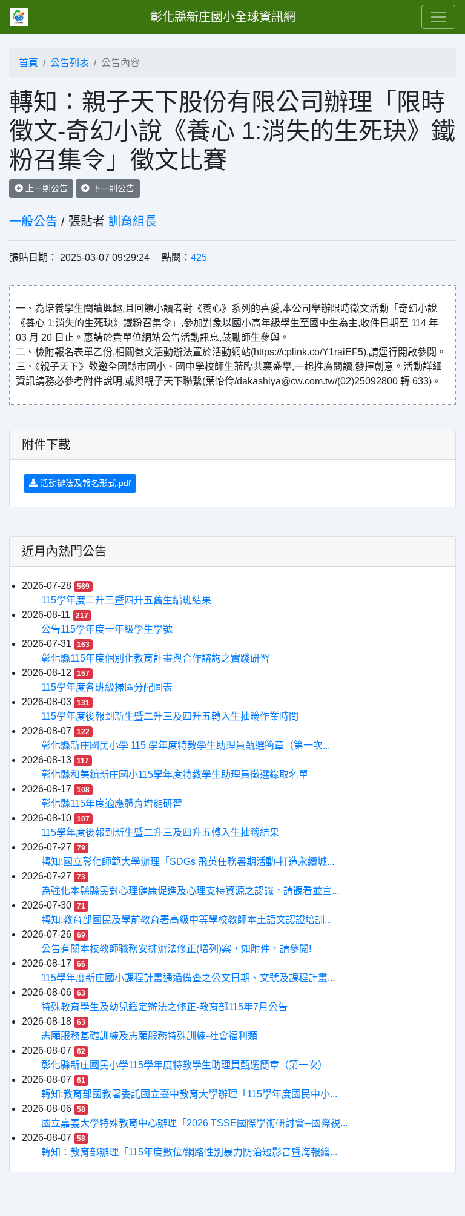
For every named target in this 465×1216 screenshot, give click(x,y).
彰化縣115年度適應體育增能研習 (111, 803)
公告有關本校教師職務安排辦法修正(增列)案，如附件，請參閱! (176, 949)
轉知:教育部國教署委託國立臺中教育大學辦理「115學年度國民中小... (189, 1094)
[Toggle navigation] (438, 17)
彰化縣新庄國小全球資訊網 (222, 17)
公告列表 (69, 63)
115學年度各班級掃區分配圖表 (107, 687)
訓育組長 (132, 221)
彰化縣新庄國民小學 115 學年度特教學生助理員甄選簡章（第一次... (185, 745)
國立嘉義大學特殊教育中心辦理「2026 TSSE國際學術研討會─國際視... (194, 1123)
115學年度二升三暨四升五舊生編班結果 (126, 600)
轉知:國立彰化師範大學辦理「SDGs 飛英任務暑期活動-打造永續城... (187, 861)
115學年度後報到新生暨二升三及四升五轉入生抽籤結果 (160, 832)
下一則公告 (112, 188)
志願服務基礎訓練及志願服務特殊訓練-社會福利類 (149, 1036)
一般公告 (33, 221)
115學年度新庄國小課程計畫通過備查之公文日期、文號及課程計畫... (188, 978)
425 (199, 257)
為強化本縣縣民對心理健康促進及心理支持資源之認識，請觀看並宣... (190, 891)
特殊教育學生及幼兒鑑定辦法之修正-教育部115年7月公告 (164, 1007)
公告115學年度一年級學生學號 (107, 629)
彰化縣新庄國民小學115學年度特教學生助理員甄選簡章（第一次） (184, 1065)
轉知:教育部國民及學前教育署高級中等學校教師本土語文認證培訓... (186, 920)
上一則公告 (45, 188)
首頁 (28, 63)
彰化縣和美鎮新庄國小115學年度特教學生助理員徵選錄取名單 (174, 774)
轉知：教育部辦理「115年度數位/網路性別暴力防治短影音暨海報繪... (189, 1152)
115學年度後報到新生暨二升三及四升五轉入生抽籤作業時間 (169, 716)
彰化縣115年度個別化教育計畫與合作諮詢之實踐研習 (155, 658)
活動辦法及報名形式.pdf (84, 483)
